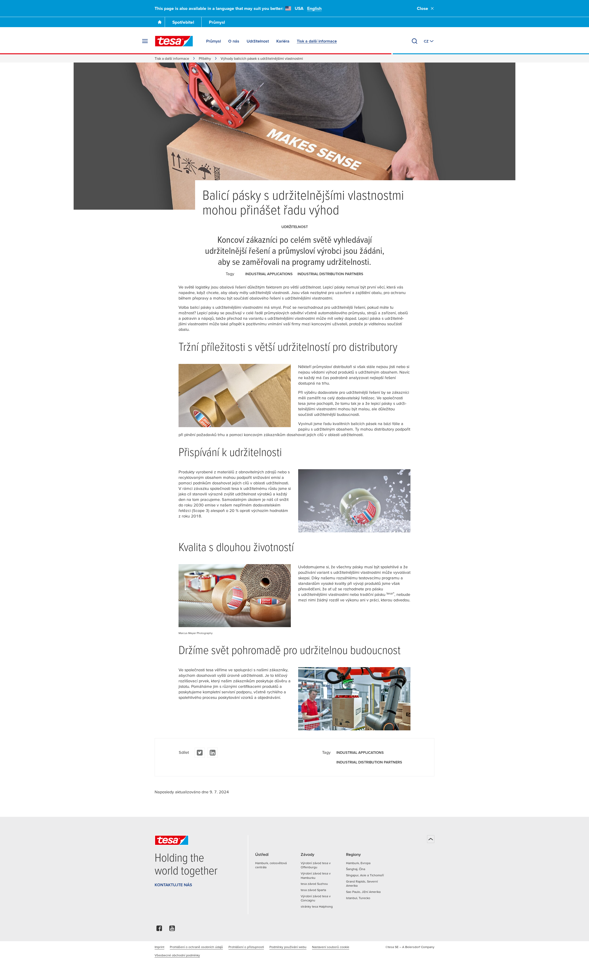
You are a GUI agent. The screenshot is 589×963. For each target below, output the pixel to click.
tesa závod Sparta (313, 890)
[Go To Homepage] (160, 22)
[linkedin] (213, 753)
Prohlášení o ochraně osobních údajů (196, 947)
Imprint (159, 947)
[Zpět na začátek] (430, 839)
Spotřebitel (183, 22)
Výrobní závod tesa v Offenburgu (316, 865)
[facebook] (159, 929)
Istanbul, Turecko (358, 898)
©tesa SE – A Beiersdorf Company (409, 947)
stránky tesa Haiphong (317, 906)
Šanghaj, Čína (355, 869)
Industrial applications (269, 274)
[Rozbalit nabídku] (145, 41)
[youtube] (172, 929)
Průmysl (217, 22)
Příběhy (205, 58)
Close (422, 8)
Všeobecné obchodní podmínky (177, 955)
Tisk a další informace (172, 58)
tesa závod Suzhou (314, 884)
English (314, 8)
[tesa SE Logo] (174, 41)
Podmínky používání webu (287, 947)
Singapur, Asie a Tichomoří (365, 875)
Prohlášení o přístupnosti (246, 947)
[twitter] (200, 753)
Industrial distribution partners (330, 274)
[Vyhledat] (414, 41)
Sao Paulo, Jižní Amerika (363, 892)
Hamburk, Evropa (358, 863)
